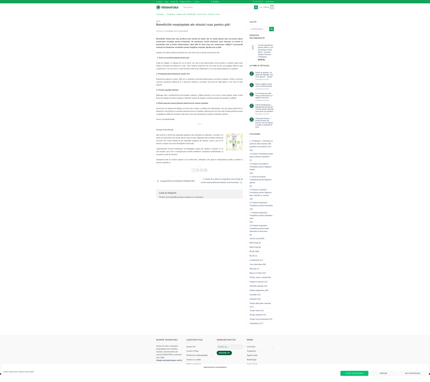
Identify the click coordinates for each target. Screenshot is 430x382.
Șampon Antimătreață (164, 130)
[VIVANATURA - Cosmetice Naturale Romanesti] (167, 7)
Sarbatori (253, 299)
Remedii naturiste (257, 286)
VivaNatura (254, 323)
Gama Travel (201, 14)
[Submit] (256, 7)
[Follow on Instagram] (214, 1)
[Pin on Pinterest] (205, 170)
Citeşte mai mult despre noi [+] (169, 360)
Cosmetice (160, 14)
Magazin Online (185, 1)
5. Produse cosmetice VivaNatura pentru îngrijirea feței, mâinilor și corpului (260, 192)
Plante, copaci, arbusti (258, 277)
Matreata (200, 138)
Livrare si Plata (192, 351)
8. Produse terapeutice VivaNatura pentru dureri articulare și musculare (259, 228)
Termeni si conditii (193, 360)
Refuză (383, 373)
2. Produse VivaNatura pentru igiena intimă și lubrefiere (261, 155)
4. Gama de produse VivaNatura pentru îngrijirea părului (260, 179)
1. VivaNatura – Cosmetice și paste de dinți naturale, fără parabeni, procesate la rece (261, 144)
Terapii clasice (255, 310)
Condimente (254, 260)
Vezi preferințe (412, 373)
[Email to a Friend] (201, 170)
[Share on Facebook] (193, 170)
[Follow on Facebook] (211, 1)
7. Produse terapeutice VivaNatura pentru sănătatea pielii (261, 215)
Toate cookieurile (354, 373)
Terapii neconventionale (259, 319)
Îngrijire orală (181, 14)
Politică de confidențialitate (197, 355)
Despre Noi (174, 1)
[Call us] (218, 1)
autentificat (174, 197)
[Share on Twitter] (197, 170)
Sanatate (253, 295)
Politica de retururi (193, 364)
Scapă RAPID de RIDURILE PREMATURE (177, 181)
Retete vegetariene (257, 290)
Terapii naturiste (256, 315)
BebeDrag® (191, 14)
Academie (159, 1)
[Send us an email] (216, 1)
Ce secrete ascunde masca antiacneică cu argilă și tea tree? (264, 95)
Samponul (160, 160)
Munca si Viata (255, 273)
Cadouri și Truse (214, 14)
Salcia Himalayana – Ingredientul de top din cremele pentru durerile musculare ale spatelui (264, 108)
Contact (196, 1)
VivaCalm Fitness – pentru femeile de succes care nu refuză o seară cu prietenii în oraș (264, 123)
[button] (270, 1)
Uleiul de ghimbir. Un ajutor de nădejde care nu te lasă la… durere (264, 75)
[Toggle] (212, 355)
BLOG (158, 21)
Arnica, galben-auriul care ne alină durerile (263, 85)
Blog (166, 1)
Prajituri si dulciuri (257, 282)
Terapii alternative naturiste (260, 303)
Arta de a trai (255, 238)
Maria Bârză (183, 31)
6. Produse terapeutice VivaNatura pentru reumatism (261, 204)
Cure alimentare (256, 264)
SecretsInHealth (168, 119)
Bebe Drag (254, 243)
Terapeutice (171, 14)
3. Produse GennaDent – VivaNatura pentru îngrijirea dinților (260, 167)
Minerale (253, 269)
